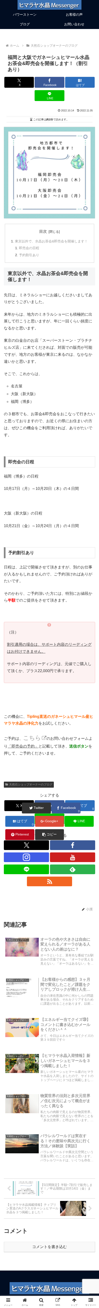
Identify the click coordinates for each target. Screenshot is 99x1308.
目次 (43, 231)
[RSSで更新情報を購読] (49, 881)
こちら (32, 737)
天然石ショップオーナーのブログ (30, 784)
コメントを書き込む (49, 1247)
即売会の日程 (29, 248)
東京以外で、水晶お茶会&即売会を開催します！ (51, 241)
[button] (89, 858)
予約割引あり (29, 255)
